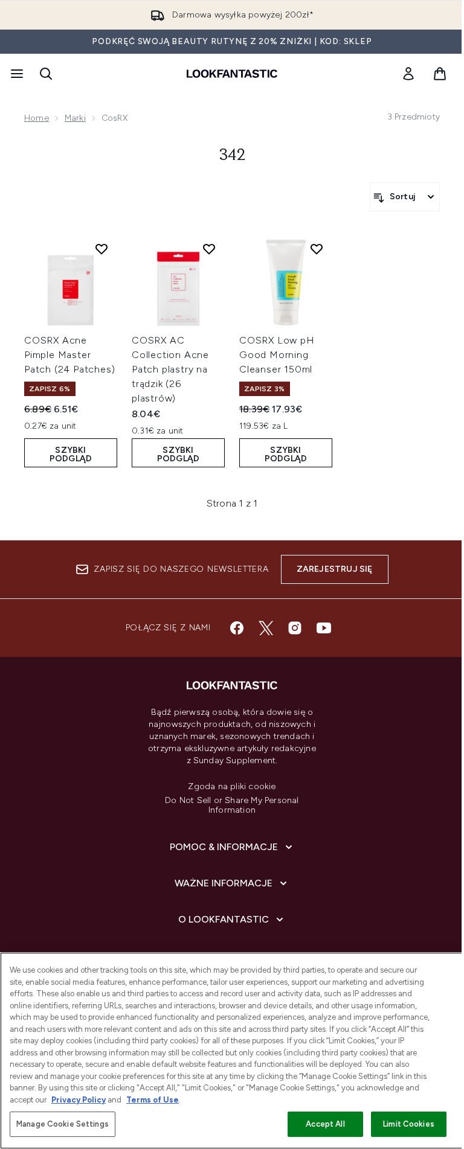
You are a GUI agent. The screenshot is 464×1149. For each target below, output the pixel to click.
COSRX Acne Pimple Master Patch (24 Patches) (69, 354)
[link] (408, 74)
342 (232, 155)
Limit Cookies (408, 1123)
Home (36, 118)
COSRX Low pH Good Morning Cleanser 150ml (277, 354)
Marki (75, 118)
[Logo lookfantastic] (232, 74)
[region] (232, 1050)
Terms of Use (152, 1099)
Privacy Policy (78, 1099)
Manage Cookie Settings (62, 1123)
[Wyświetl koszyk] (439, 74)
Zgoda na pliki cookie (232, 787)
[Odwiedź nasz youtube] (323, 627)
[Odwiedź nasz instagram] (294, 627)
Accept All (325, 1123)
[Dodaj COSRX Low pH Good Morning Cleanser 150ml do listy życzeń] (316, 248)
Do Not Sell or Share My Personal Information (231, 805)
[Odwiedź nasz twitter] (265, 627)
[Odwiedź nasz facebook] (236, 627)
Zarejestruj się (335, 569)
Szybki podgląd (71, 454)
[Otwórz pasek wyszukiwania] (45, 74)
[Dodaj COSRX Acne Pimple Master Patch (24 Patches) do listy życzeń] (101, 248)
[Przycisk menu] (15, 74)
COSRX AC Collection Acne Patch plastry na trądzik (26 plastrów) (170, 369)
